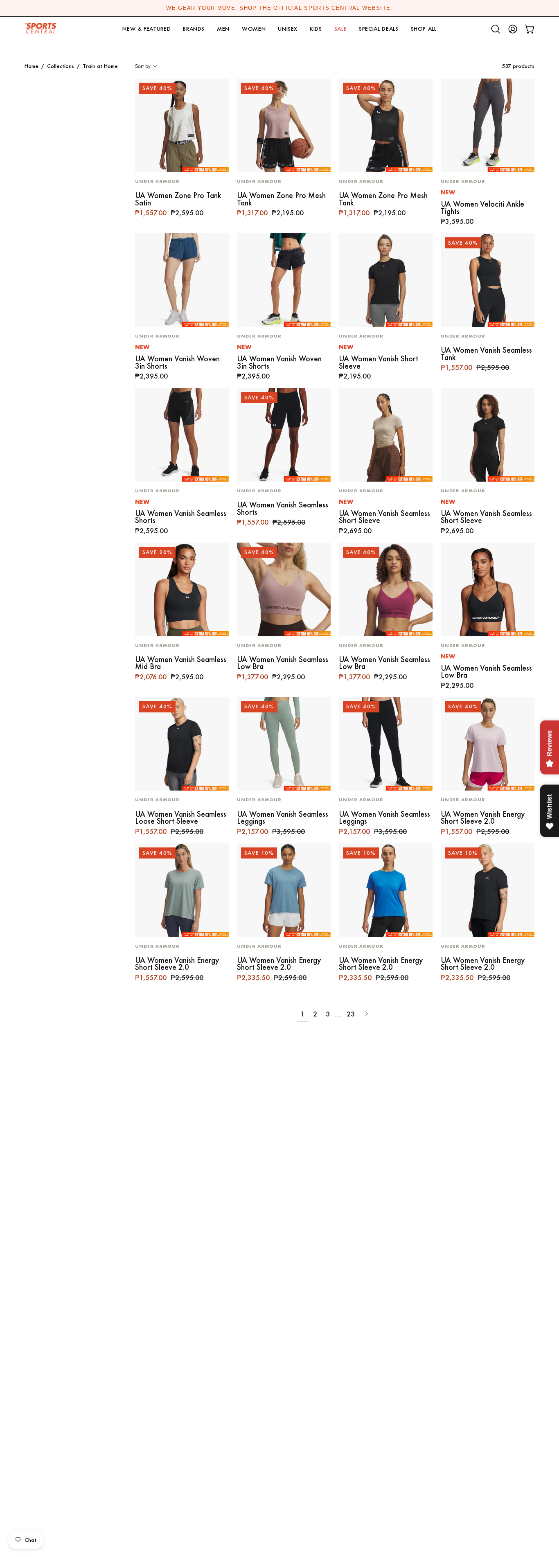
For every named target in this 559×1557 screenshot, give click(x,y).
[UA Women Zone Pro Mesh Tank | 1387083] (284, 125)
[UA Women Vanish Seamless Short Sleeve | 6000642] (386, 435)
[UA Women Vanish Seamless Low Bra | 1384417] (284, 589)
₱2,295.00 (457, 686)
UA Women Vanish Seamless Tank (486, 354)
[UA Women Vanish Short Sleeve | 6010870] (386, 280)
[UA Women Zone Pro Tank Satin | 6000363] (182, 125)
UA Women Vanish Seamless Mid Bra (180, 663)
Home (31, 66)
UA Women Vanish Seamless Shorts (180, 517)
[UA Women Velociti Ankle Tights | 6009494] (487, 125)
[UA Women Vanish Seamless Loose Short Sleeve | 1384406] (182, 744)
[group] (279, 8)
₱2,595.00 (151, 531)
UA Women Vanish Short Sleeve (378, 362)
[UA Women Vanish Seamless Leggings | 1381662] (284, 744)
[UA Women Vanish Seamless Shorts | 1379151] (284, 435)
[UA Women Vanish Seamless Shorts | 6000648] (182, 435)
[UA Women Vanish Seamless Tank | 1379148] (487, 280)
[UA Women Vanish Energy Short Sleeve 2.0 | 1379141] (487, 744)
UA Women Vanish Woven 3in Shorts (177, 362)
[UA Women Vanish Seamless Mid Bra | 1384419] (182, 589)
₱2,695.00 (355, 531)
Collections (60, 66)
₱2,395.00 (151, 376)
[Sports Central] (43, 29)
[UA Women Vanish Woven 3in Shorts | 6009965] (182, 280)
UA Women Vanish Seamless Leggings (282, 818)
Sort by (143, 66)
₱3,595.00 (457, 222)
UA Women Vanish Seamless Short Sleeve (384, 517)
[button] (146, 29)
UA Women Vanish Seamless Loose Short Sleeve (180, 818)
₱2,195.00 (355, 376)
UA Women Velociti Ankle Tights (482, 208)
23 (351, 1013)
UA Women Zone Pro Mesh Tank (281, 199)
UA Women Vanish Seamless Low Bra (282, 663)
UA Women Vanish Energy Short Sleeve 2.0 (483, 818)
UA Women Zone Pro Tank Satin (178, 199)
